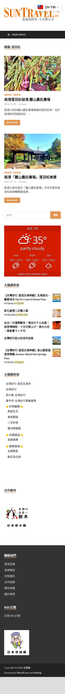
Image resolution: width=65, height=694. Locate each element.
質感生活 (13, 411)
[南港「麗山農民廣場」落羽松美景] (32, 152)
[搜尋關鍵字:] (32, 215)
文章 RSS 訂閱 (12, 615)
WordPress (23, 672)
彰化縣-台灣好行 (16, 395)
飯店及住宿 (14, 456)
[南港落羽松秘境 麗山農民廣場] (32, 75)
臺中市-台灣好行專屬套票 (21, 400)
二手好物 (13, 422)
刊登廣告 (9, 576)
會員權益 (9, 570)
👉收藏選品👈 (14, 434)
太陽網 (26, 667)
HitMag (37, 672)
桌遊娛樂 (13, 439)
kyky (24, 104)
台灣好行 (11, 389)
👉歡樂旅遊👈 (14, 446)
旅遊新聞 (8, 95)
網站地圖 (9, 588)
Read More (11, 122)
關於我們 (9, 594)
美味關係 (13, 416)
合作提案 (9, 582)
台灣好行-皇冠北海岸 (18, 383)
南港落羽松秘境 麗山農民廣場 (27, 99)
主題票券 (13, 451)
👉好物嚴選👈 (14, 406)
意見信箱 (9, 564)
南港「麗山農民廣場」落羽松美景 (30, 177)
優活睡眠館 (14, 428)
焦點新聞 (16, 95)
